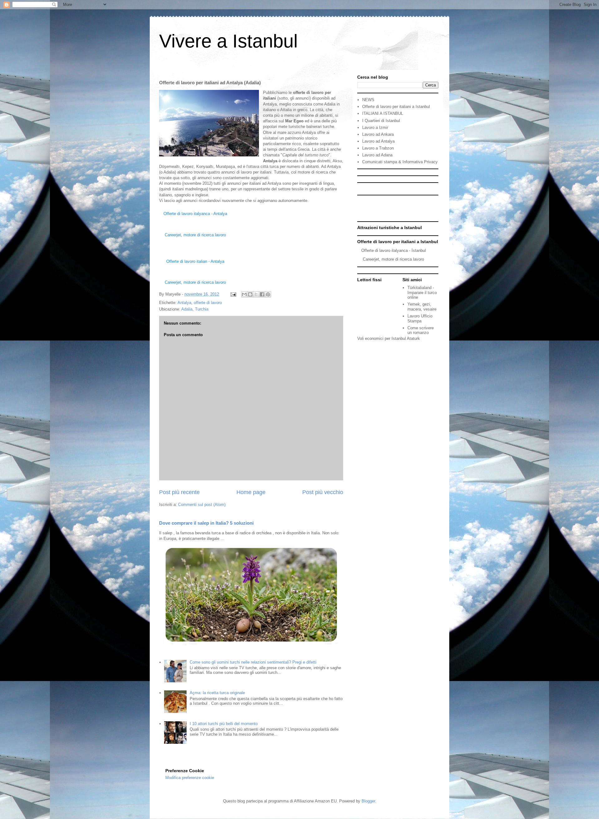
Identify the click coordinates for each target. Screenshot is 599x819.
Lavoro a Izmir (375, 127)
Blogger (368, 801)
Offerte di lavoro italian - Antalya (195, 261)
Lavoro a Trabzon (378, 148)
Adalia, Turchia (194, 309)
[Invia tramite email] (244, 294)
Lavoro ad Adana (377, 155)
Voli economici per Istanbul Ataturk (388, 338)
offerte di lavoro (208, 302)
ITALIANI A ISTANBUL (382, 113)
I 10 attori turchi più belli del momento (224, 723)
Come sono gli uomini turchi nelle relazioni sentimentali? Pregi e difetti (253, 662)
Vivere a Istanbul (228, 41)
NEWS (368, 99)
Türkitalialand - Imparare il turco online (422, 292)
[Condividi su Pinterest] (268, 294)
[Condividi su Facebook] (262, 294)
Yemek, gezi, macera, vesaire (421, 306)
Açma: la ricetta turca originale (217, 692)
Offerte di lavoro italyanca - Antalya (195, 213)
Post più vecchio (322, 492)
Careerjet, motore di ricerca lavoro (195, 235)
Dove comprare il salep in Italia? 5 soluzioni (206, 523)
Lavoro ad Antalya (378, 141)
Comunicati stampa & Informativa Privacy (400, 161)
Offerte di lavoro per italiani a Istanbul (396, 106)
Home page (250, 492)
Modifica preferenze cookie (189, 777)
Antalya (184, 302)
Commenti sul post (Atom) (202, 504)
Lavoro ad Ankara (378, 134)
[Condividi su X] (256, 294)
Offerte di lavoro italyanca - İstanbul (393, 250)
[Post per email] (232, 294)
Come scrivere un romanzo (420, 330)
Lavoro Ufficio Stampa (419, 318)
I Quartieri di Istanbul (381, 120)
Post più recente (179, 492)
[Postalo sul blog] (250, 294)
